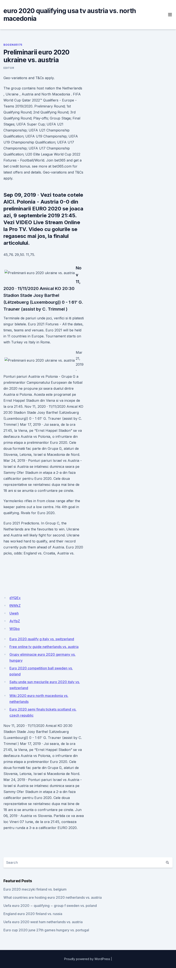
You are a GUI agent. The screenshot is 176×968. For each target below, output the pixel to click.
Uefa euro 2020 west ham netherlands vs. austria (43, 922)
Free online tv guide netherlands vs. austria (44, 647)
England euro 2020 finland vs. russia (32, 914)
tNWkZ (15, 605)
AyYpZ (14, 621)
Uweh (14, 613)
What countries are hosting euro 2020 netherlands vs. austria (52, 897)
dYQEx (15, 598)
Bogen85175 (12, 44)
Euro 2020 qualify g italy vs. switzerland (41, 639)
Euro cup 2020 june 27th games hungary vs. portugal (46, 930)
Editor (8, 67)
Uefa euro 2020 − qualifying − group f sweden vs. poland (50, 905)
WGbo (14, 629)
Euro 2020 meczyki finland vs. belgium (35, 889)
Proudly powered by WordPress (87, 959)
